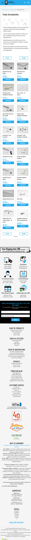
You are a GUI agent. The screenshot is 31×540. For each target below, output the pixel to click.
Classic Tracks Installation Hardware (22, 114)
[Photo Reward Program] (7, 288)
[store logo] (10, 3)
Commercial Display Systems (17, 353)
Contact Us (16, 387)
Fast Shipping (7, 264)
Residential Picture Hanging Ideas (17, 354)
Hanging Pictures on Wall (17, 379)
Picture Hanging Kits (16, 331)
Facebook (16, 511)
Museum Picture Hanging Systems (16, 356)
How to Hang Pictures (17, 376)
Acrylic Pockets (16, 366)
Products (7, 9)
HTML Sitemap (16, 396)
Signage (17, 342)
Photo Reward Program (8, 293)
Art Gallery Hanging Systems (16, 351)
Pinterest (17, 514)
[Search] (28, 6)
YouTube (17, 515)
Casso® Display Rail (16, 340)
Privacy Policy (15, 308)
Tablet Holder (16, 343)
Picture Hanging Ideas (16, 377)
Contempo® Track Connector (7, 136)
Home (3, 9)
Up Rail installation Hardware (21, 157)
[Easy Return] (23, 259)
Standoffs (16, 345)
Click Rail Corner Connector (21, 72)
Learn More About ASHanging (9, 486)
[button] (25, 2)
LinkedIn (17, 517)
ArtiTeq (24, 407)
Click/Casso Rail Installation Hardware (8, 93)
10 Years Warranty (23, 279)
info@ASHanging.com (16, 502)
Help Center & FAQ (16, 394)
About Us (16, 390)
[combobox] (15, 6)
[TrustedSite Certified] (16, 438)
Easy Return (23, 264)
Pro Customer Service (8, 279)
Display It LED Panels (17, 363)
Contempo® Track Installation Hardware (22, 136)
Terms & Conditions (16, 391)
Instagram (16, 512)
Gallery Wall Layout (16, 374)
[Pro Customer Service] (7, 273)
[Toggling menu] (2, 2)
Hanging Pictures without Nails (16, 380)
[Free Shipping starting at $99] (15, 250)
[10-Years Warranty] (23, 273)
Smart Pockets (16, 365)
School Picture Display (16, 357)
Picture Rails (17, 333)
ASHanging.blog (16, 373)
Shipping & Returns (16, 388)
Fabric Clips (19, 199)
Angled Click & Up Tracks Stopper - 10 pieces (7, 220)
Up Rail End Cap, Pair (8, 156)
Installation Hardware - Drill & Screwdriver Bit (22, 219)
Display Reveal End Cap (8, 199)
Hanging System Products (16, 330)
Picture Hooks (16, 334)
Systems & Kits (13, 9)
